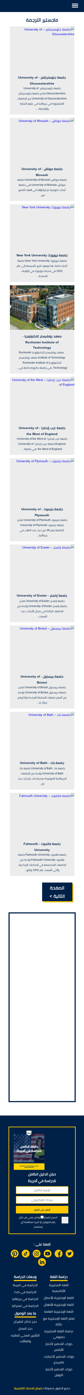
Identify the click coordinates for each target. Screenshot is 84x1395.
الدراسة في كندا (25, 1292)
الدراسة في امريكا (25, 1285)
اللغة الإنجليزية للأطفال (59, 1304)
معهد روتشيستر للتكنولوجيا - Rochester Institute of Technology (42, 341)
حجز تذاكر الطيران (25, 1321)
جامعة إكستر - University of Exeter (42, 595)
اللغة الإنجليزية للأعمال (59, 1298)
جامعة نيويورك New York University (42, 255)
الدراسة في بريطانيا (25, 1299)
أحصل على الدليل (42, 1210)
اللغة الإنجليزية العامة (58, 1311)
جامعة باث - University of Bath (42, 763)
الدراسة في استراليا (25, 1306)
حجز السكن (25, 1328)
